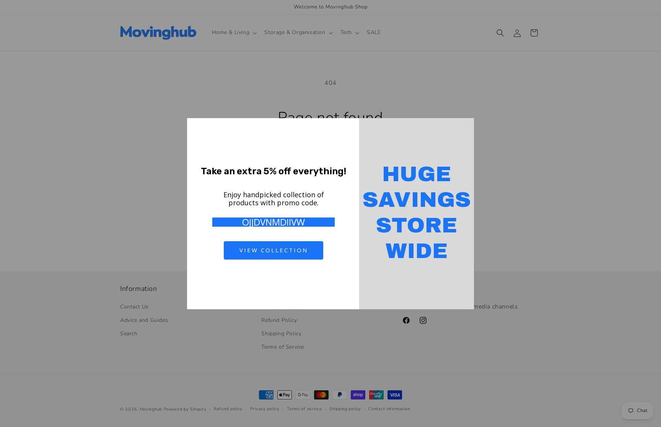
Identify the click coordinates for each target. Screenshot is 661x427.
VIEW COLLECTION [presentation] (273, 250)
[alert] (330, 213)
